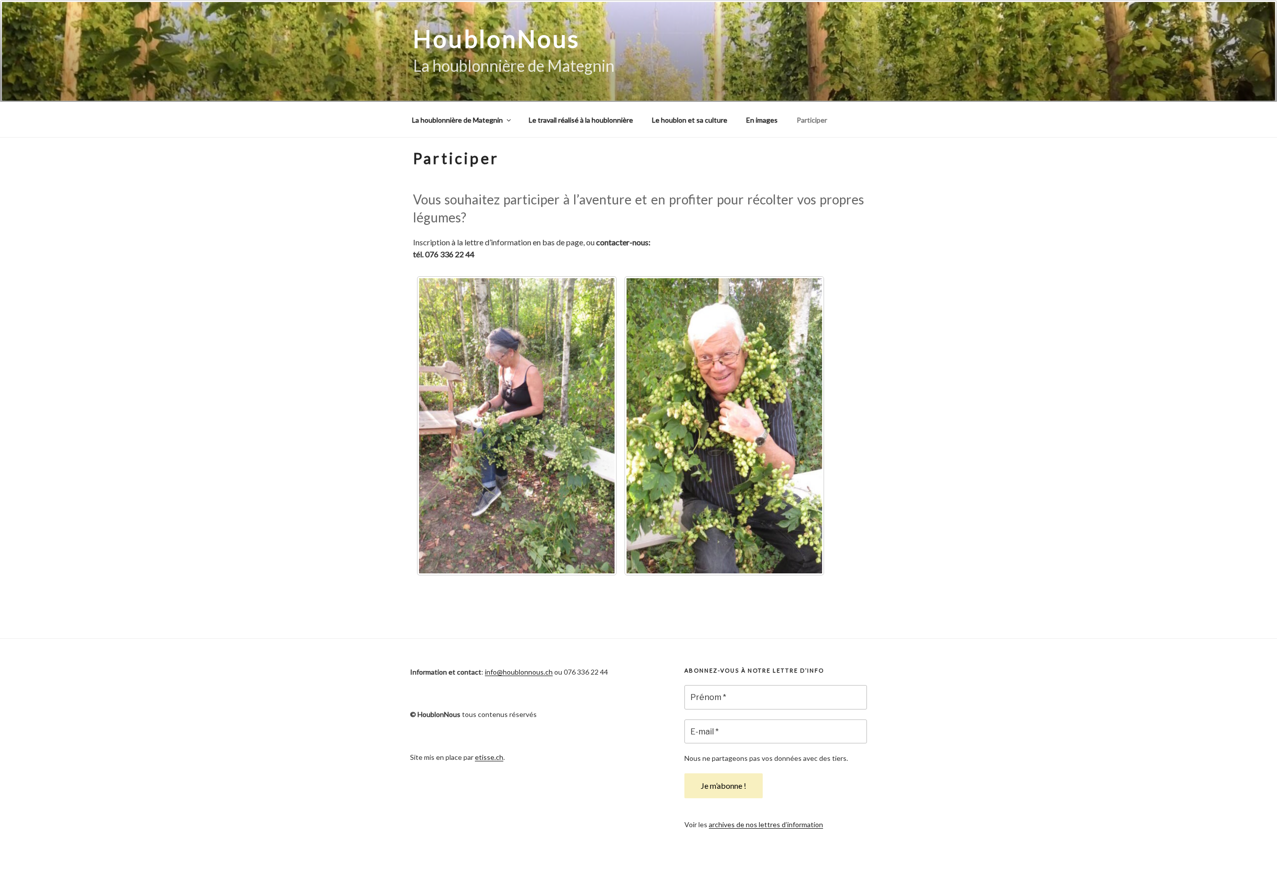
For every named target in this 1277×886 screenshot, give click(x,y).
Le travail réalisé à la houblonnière (581, 120)
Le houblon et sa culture (689, 120)
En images (762, 120)
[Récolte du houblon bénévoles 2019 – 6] (724, 425)
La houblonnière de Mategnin (457, 120)
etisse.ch (489, 757)
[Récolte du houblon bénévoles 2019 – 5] (517, 425)
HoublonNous (496, 38)
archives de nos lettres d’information (766, 824)
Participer (812, 120)
